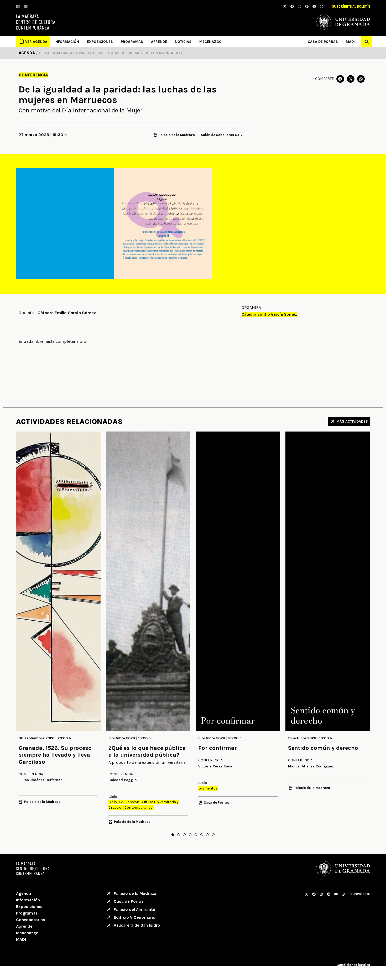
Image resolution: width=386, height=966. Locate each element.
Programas (132, 41)
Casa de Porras (323, 41)
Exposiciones (100, 41)
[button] (366, 41)
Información (66, 41)
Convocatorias (30, 919)
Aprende (159, 41)
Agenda (23, 893)
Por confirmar (217, 748)
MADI (350, 41)
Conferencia (33, 74)
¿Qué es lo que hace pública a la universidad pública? (147, 751)
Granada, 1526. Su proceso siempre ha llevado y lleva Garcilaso (55, 755)
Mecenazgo (210, 41)
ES (18, 6)
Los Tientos (208, 788)
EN (26, 6)
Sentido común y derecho (323, 748)
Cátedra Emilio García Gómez (269, 314)
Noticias (183, 41)
